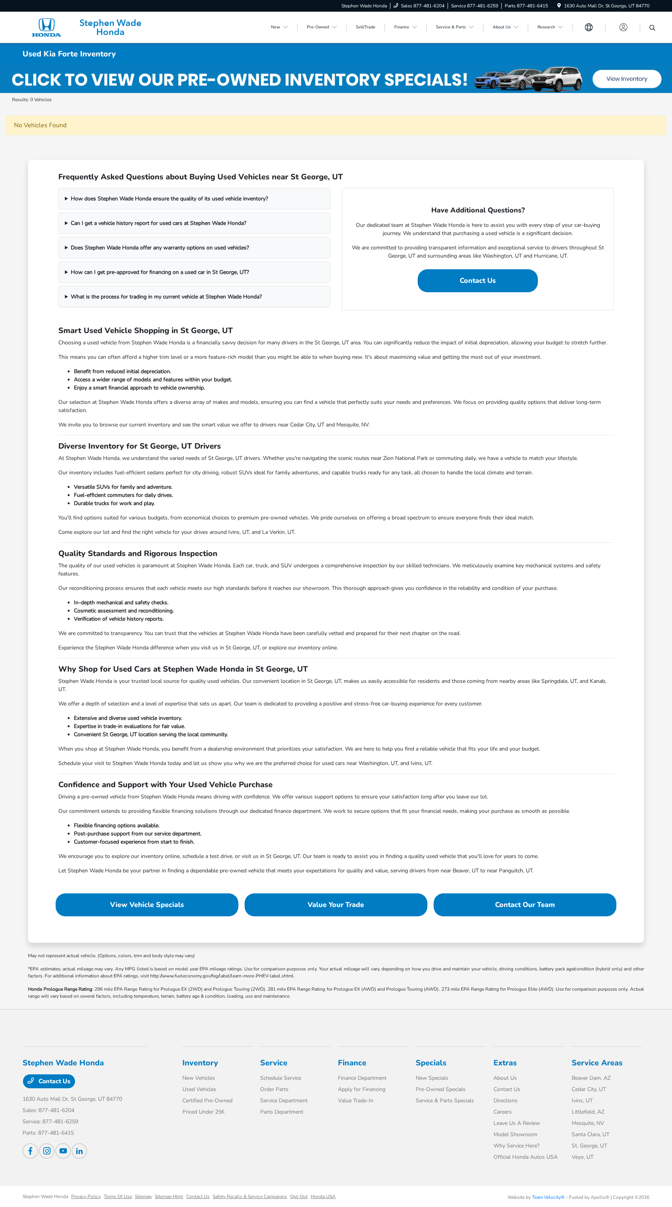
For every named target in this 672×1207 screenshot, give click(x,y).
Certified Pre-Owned (207, 1100)
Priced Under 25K (203, 1112)
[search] (652, 28)
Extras (505, 1063)
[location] (559, 6)
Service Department (284, 1100)
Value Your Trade (336, 904)
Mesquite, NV (588, 1123)
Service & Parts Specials (445, 1100)
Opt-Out (299, 1196)
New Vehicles (198, 1078)
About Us (505, 1078)
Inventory (200, 1063)
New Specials (432, 1078)
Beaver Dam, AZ (591, 1078)
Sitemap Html (169, 1196)
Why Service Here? (516, 1145)
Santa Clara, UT (590, 1134)
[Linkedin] (79, 1151)
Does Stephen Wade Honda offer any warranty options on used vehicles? (160, 247)
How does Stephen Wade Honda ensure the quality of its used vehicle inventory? (169, 198)
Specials (431, 1063)
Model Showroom (515, 1134)
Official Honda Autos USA (526, 1157)
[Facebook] (30, 1151)
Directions (506, 1100)
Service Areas (597, 1063)
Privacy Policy (86, 1196)
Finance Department (362, 1078)
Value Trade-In (355, 1100)
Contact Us (478, 280)
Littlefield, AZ (588, 1112)
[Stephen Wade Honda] (89, 27)
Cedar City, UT (589, 1089)
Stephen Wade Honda (45, 1196)
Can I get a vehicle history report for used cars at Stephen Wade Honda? (158, 223)
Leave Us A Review (517, 1123)
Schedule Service (280, 1078)
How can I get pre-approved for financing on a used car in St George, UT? (160, 272)
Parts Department (281, 1112)
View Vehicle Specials (147, 904)
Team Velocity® (548, 1197)
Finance (352, 1063)
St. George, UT (589, 1145)
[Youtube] (63, 1151)
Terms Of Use (118, 1196)
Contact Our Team (525, 904)
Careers (503, 1112)
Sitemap (143, 1196)
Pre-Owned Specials (441, 1089)
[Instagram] (46, 1151)
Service (273, 1063)
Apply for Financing (361, 1089)
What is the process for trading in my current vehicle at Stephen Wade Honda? (166, 296)
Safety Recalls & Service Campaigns (250, 1196)
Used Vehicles (199, 1089)
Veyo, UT (582, 1157)
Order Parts (274, 1089)
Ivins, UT (582, 1100)
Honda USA (323, 1196)
